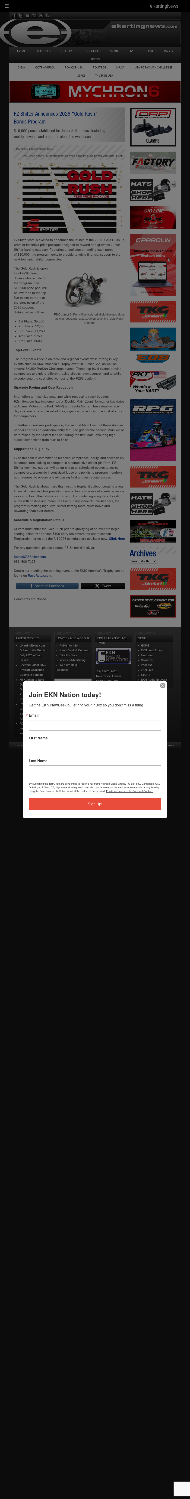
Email (33, 715)
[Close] (162, 685)
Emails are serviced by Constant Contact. (129, 791)
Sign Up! (95, 804)
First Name (38, 738)
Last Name (38, 761)
